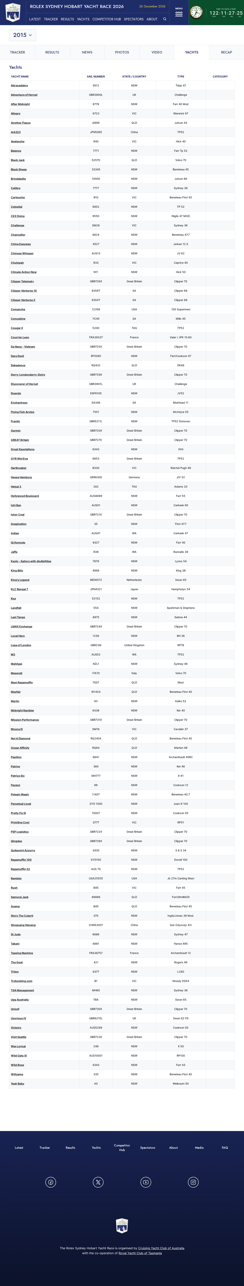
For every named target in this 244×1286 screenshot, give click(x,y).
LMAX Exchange (21, 626)
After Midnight (20, 104)
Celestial (16, 206)
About (152, 19)
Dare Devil (17, 356)
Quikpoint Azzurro (23, 850)
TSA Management (22, 990)
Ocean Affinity (20, 747)
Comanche (18, 309)
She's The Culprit (22, 915)
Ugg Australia (20, 999)
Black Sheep (19, 169)
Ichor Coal (17, 514)
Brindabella (18, 178)
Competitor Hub (106, 19)
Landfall (16, 607)
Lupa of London (21, 645)
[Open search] (164, 19)
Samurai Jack (19, 897)
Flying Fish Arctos (22, 411)
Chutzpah (17, 262)
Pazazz (15, 785)
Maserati (16, 673)
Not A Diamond (20, 738)
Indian (15, 533)
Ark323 (16, 132)
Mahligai (16, 663)
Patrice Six (18, 775)
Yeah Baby (17, 1083)
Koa (13, 598)
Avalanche (17, 141)
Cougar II (17, 328)
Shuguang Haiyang (23, 925)
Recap (226, 52)
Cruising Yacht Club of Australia (161, 1248)
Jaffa (14, 551)
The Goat (17, 962)
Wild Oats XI (19, 1055)
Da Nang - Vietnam (23, 346)
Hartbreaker (18, 467)
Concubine (18, 318)
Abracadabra (19, 85)
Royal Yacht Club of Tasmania (140, 1253)
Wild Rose (17, 1064)
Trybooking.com (21, 981)
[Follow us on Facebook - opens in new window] (50, 1182)
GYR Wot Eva (19, 458)
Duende (16, 393)
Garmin (16, 430)
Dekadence (18, 365)
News (87, 52)
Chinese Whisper (22, 253)
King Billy (17, 570)
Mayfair (16, 691)
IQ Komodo (18, 542)
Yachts (83, 19)
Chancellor (18, 234)
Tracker (51, 19)
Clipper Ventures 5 (23, 300)
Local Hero (18, 635)
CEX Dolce (18, 216)
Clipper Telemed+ (22, 281)
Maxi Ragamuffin (22, 682)
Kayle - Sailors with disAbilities (31, 561)
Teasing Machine (22, 953)
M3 (13, 654)
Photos (122, 52)
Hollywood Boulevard (25, 495)
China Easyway (21, 244)
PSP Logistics (20, 831)
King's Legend (20, 579)
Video (157, 52)
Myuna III (17, 729)
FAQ (225, 1148)
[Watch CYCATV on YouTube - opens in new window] (145, 1182)
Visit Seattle (18, 1037)
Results (67, 19)
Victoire (16, 1027)
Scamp (15, 906)
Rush (14, 887)
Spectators (134, 19)
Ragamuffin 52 (20, 869)
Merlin (15, 701)
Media (199, 1148)
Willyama (17, 1074)
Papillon (16, 757)
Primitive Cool (20, 822)
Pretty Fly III (18, 813)
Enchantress (19, 402)
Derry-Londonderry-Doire (28, 374)
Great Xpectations (23, 449)
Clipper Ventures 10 (24, 290)
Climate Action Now (24, 272)
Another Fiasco (21, 122)
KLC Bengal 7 (19, 589)
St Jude (16, 934)
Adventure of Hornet (24, 94)
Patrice (15, 766)
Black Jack (18, 160)
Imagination (18, 523)
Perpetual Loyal (21, 803)
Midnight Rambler (22, 710)
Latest (35, 19)
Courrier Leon (20, 337)
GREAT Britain (20, 439)
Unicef (15, 1009)
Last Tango (18, 617)
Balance (16, 150)
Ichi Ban (16, 505)
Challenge (17, 225)
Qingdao (16, 841)
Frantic (15, 421)
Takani (15, 943)
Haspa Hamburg (21, 477)
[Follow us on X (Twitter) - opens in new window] (98, 1182)
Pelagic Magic (20, 794)
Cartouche (18, 197)
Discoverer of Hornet (24, 384)
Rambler (16, 878)
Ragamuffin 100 (21, 859)
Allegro (15, 113)
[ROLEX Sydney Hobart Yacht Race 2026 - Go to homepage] (13, 12)
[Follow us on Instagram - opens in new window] (193, 1182)
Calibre (15, 188)
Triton (15, 971)
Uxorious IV (18, 1018)
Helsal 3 (16, 486)
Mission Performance (25, 719)
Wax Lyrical (18, 1046)
